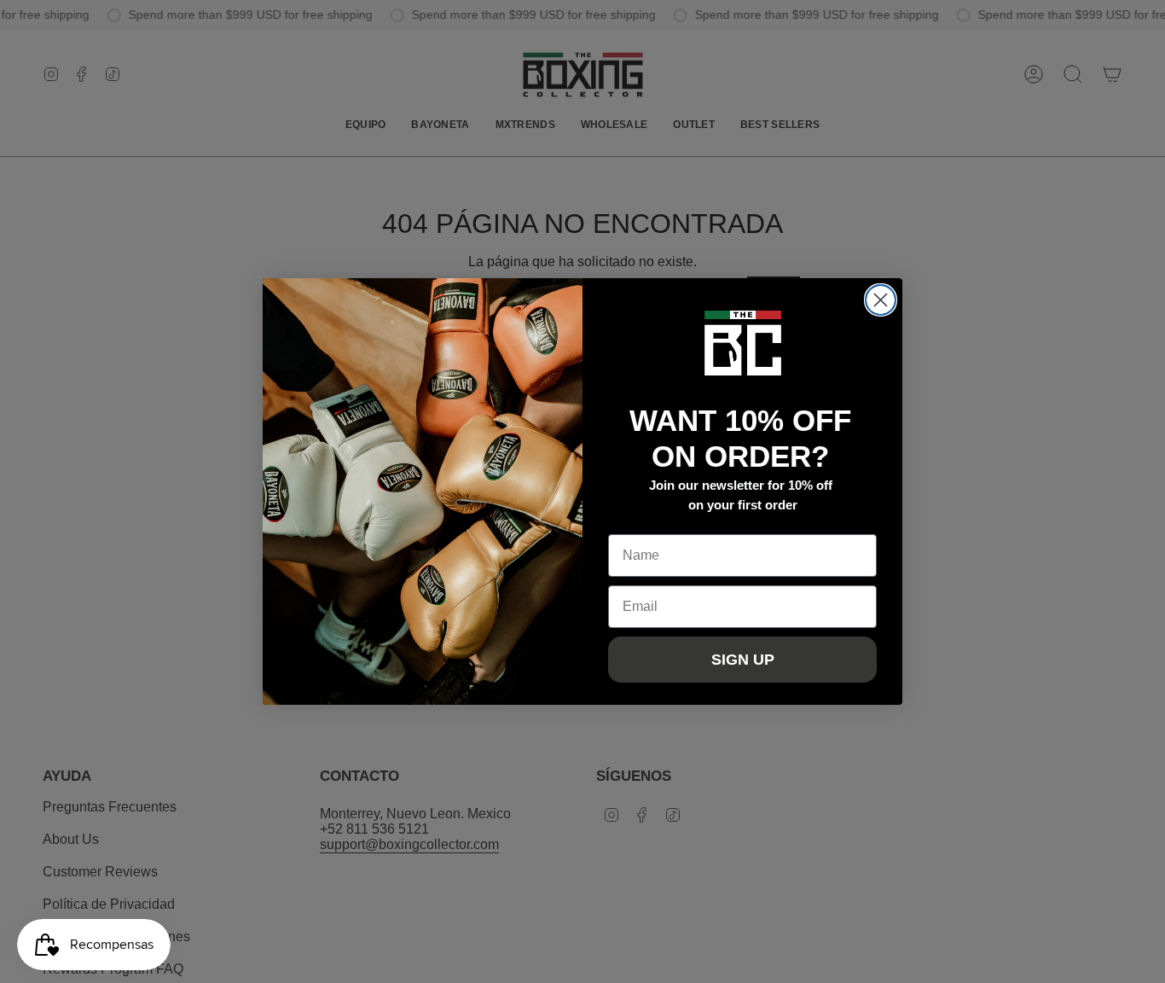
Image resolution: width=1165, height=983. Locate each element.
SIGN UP (742, 659)
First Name (643, 521)
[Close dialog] (880, 300)
